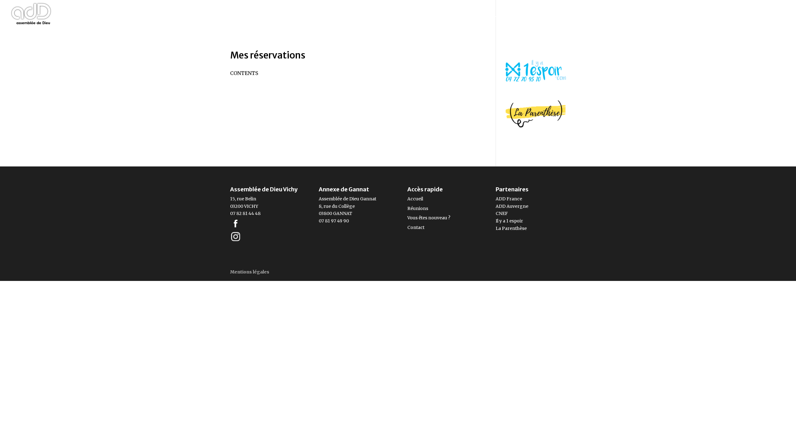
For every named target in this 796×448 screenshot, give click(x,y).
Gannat (368, 199)
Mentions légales (249, 272)
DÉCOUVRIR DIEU (685, 16)
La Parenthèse (511, 228)
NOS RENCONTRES (467, 16)
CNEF (502, 213)
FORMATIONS (630, 16)
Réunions (417, 208)
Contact (415, 227)
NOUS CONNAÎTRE (532, 16)
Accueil (415, 199)
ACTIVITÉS (584, 16)
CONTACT (773, 16)
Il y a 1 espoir (509, 221)
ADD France (509, 199)
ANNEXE (734, 16)
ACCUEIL (422, 16)
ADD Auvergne (512, 206)
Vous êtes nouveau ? (428, 218)
